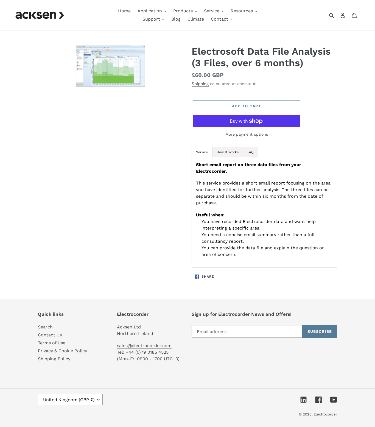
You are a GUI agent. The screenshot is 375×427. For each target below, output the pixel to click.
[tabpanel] (264, 212)
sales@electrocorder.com (144, 345)
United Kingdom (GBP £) (69, 399)
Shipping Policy (54, 358)
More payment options (246, 134)
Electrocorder (325, 414)
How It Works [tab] (228, 152)
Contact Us (50, 334)
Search (45, 327)
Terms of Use (51, 342)
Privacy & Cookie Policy (62, 350)
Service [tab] (202, 152)
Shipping (200, 83)
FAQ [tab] (250, 152)
